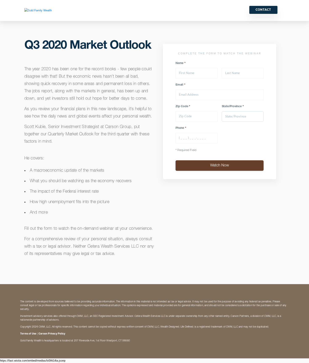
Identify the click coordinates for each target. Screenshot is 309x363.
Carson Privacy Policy (51, 334)
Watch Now (219, 165)
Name (181, 63)
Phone (181, 128)
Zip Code (183, 106)
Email (180, 85)
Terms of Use (28, 334)
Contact (263, 9)
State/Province (233, 106)
